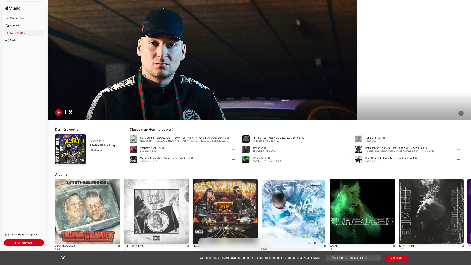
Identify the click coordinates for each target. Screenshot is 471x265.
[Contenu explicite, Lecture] (133, 139)
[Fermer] (63, 257)
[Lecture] (58, 112)
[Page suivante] (467, 149)
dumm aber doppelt (66, 180)
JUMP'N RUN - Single (103, 145)
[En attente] (309, 242)
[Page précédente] (126, 149)
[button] (24, 18)
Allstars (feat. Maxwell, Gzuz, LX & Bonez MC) (279, 137)
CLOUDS (266, 180)
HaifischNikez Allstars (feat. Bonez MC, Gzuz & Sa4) (395, 147)
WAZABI (334, 180)
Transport (258, 147)
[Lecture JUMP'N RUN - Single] (60, 159)
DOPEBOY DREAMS (135, 180)
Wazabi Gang (260, 157)
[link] (152, 130)
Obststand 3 (200, 180)
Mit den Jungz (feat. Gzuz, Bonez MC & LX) (165, 157)
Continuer (396, 257)
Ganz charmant (373, 137)
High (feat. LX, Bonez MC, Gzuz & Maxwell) (390, 157)
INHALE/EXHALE (408, 180)
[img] (13, 8)
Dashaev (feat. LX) (150, 147)
